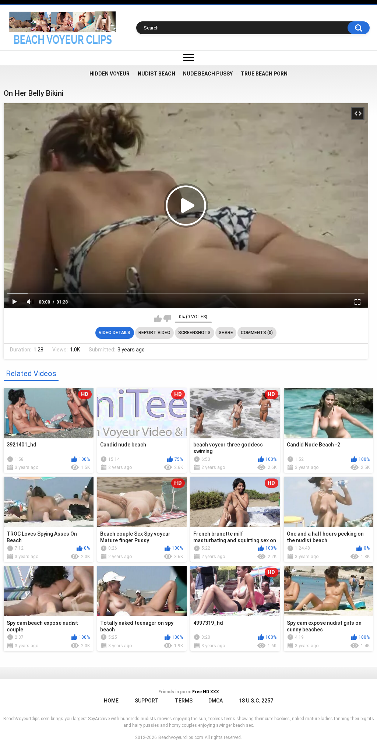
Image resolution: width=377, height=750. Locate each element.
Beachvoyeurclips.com (180, 737)
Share (226, 332)
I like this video (158, 318)
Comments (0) (257, 332)
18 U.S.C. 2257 (256, 701)
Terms (184, 701)
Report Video (154, 332)
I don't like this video (167, 318)
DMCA (215, 701)
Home (111, 701)
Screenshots (194, 332)
